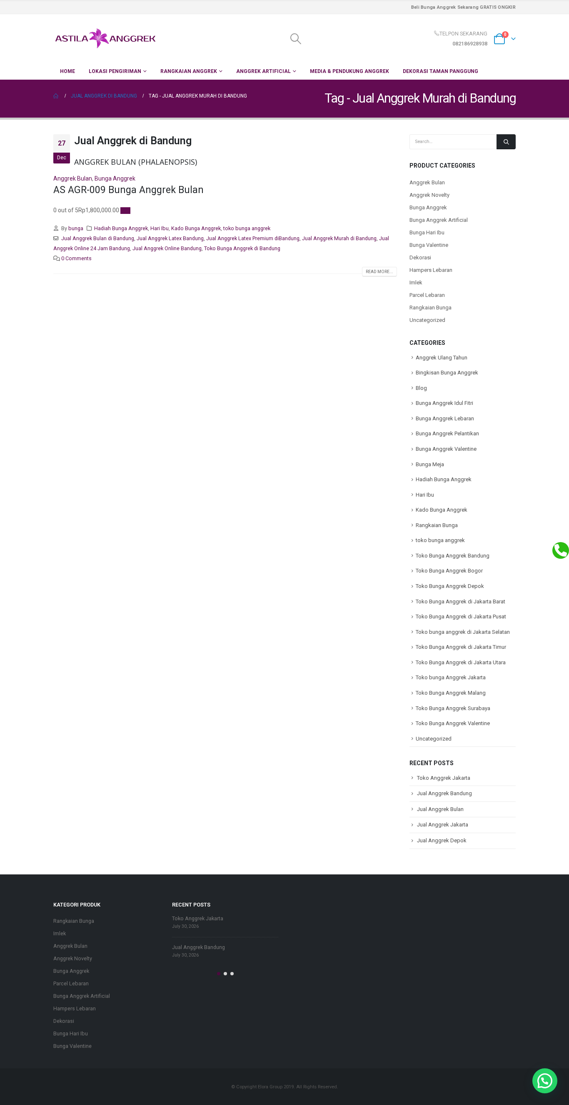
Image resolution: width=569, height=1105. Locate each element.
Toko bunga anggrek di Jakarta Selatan (463, 632)
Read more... (379, 271)
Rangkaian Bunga (430, 307)
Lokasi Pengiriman (115, 71)
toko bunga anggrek (246, 228)
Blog (421, 388)
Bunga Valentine (428, 245)
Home (67, 71)
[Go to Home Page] (56, 96)
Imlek (415, 282)
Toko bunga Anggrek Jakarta (451, 677)
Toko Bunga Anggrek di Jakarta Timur (461, 647)
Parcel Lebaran (427, 295)
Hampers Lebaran (430, 270)
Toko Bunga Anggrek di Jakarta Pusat (461, 616)
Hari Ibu (159, 228)
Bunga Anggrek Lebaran (445, 418)
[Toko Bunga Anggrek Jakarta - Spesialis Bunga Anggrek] (105, 38)
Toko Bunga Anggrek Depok (450, 586)
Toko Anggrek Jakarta (443, 778)
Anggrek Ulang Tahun (441, 357)
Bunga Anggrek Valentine (446, 449)
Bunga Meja (430, 464)
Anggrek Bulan (72, 178)
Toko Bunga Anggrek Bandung (452, 555)
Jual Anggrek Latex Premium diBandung (252, 238)
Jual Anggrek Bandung (444, 793)
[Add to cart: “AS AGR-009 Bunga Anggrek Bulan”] (125, 210)
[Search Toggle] (295, 38)
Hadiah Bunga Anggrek (121, 228)
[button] (218, 973)
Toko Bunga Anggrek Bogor (449, 571)
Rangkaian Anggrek (188, 71)
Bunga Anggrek (115, 178)
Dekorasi (420, 257)
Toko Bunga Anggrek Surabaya (453, 708)
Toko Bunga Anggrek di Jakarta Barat (460, 601)
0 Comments (76, 258)
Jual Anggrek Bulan (440, 809)
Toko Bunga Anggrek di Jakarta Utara (461, 662)
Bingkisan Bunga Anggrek (447, 372)
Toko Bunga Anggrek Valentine (453, 723)
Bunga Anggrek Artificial (438, 220)
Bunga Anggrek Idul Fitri (444, 403)
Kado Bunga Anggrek (196, 228)
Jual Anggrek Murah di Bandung (339, 238)
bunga (75, 228)
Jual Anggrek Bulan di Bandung (97, 238)
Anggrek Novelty (429, 195)
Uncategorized (427, 320)
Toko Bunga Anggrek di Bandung (242, 248)
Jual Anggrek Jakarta (442, 824)
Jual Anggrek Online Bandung (167, 248)
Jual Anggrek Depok (442, 840)
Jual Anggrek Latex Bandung (170, 238)
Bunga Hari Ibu (426, 232)
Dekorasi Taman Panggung (440, 71)
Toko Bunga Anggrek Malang (451, 693)
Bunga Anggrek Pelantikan (447, 433)
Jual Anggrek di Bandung (133, 141)
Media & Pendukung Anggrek (349, 71)
